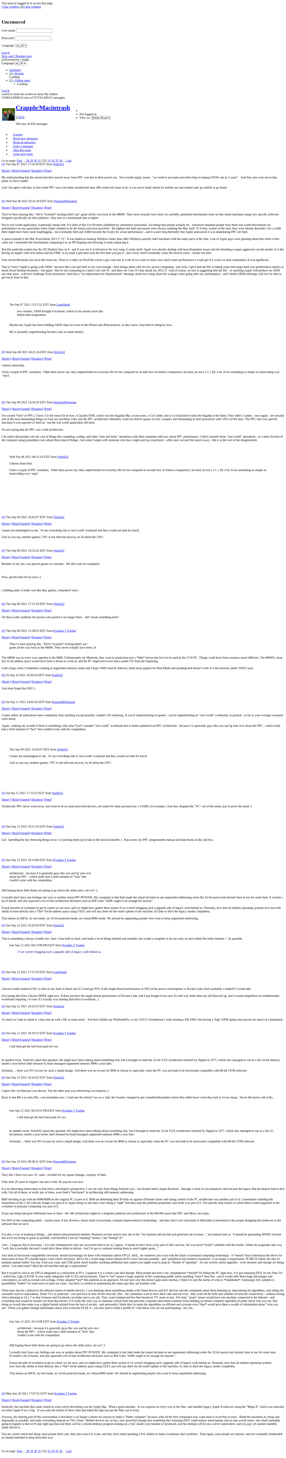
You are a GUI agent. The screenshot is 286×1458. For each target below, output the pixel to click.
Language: (8, 45)
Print (48, 170)
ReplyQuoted (21, 170)
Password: (8, 38)
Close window (11, 6)
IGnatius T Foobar (64, 630)
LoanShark (63, 304)
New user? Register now (17, 56)
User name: (9, 30)
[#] (3, 164)
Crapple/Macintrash (43, 107)
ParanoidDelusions (65, 201)
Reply (6, 170)
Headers (37, 170)
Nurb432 (58, 164)
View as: (84, 117)
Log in (6, 52)
